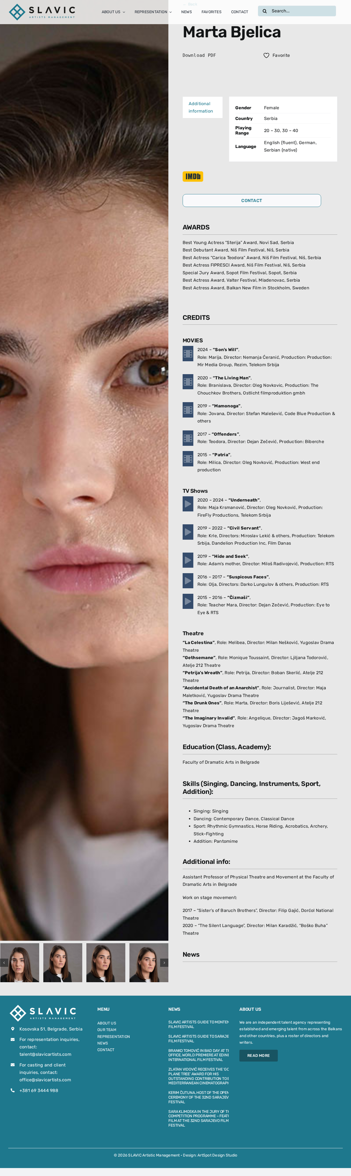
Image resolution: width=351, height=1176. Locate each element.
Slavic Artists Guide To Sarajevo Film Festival (201, 1038)
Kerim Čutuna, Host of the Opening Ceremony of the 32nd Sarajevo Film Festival (204, 1097)
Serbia (271, 118)
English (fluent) (280, 142)
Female (271, 107)
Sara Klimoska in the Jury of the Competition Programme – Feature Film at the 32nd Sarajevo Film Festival (201, 1118)
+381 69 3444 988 (38, 1090)
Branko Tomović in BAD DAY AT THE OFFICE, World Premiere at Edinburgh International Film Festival (204, 1055)
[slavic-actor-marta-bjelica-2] (62, 962)
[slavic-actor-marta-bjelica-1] (19, 962)
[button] (4, 963)
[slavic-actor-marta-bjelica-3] (105, 962)
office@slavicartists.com (45, 1079)
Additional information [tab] (201, 107)
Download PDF (199, 55)
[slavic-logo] (42, 4)
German (307, 142)
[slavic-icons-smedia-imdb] (193, 173)
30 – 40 (290, 130)
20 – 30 (272, 130)
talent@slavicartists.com (45, 1054)
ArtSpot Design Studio (217, 1155)
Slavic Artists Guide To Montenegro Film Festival (203, 1024)
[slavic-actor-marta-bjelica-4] (148, 962)
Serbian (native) (280, 150)
